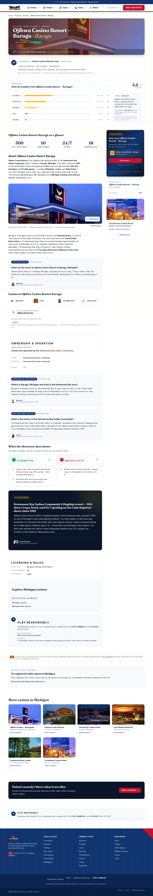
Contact (117, 844)
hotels (81, 862)
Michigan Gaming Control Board (39, 567)
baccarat (82, 851)
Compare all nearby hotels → (125, 165)
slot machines (84, 855)
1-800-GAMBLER (78, 627)
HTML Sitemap (120, 848)
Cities (80, 7)
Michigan (18, 15)
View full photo (93, 219)
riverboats (83, 866)
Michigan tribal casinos (21, 606)
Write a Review (130, 790)
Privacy (117, 855)
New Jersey (48, 851)
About (95, 7)
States (33, 7)
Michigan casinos (19, 603)
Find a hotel (124, 160)
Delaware (47, 844)
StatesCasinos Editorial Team (45, 61)
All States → (48, 862)
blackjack (82, 841)
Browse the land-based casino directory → (28, 681)
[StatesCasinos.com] (14, 7)
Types (65, 7)
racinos (82, 858)
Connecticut (48, 841)
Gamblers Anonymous (82, 878)
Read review (124, 235)
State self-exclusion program (29, 635)
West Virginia (48, 858)
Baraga (25, 15)
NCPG (69, 878)
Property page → (96, 226)
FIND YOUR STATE (134, 7)
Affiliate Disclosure (121, 851)
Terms (117, 858)
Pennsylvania (49, 855)
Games (49, 7)
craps (81, 848)
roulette (82, 844)
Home (10, 15)
